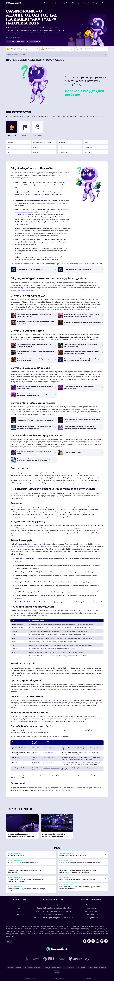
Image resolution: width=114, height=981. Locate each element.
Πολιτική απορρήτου (91, 918)
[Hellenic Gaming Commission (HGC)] (26, 959)
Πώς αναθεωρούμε (91, 911)
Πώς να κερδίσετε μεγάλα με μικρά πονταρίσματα (53, 911)
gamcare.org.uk (47, 762)
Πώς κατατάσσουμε (91, 914)
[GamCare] (75, 959)
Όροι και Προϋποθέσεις (29, 978)
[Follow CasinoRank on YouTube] (97, 941)
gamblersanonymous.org (50, 747)
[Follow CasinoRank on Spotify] (102, 941)
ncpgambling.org (48, 752)
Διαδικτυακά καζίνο (51, 3)
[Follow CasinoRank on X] (93, 941)
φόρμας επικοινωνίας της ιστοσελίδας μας (55, 790)
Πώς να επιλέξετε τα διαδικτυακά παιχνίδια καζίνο (53, 908)
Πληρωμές (85, 3)
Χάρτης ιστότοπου (86, 978)
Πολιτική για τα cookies (58, 978)
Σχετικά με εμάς (91, 905)
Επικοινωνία (91, 908)
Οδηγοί (95, 3)
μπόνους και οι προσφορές (45, 203)
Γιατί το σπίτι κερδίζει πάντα (53, 905)
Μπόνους (75, 3)
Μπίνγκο (19, 905)
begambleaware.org (49, 757)
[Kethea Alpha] (62, 959)
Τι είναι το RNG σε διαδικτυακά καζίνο (53, 914)
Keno (19, 908)
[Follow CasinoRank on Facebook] (84, 941)
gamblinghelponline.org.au (51, 768)
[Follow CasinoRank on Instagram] (89, 941)
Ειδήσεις (105, 3)
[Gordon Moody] (49, 959)
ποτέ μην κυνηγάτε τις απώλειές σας (59, 689)
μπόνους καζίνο (55, 339)
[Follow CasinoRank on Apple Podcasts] (106, 941)
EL (8, 941)
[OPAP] (36, 959)
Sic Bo (19, 911)
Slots (18, 914)
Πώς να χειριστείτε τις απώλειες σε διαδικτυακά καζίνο (53, 918)
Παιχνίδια (65, 3)
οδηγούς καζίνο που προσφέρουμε (22, 290)
